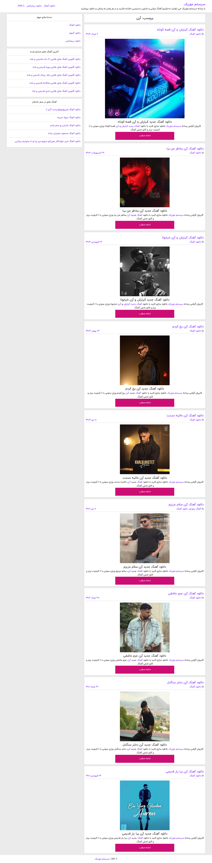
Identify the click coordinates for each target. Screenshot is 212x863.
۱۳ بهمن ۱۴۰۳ (93, 331)
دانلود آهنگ (49, 5)
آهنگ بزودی (195, 508)
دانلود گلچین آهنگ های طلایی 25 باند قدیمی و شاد (55, 59)
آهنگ (139, 215)
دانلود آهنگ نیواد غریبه (68, 117)
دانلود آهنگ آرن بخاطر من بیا (185, 149)
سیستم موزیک (194, 4)
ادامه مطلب (145, 135)
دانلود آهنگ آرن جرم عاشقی (186, 593)
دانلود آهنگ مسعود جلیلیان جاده (64, 133)
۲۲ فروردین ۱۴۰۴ (94, 242)
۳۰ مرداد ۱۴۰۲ (92, 597)
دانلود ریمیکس (34, 5)
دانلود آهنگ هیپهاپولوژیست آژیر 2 (63, 109)
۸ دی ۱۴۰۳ (91, 419)
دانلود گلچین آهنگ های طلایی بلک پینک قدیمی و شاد (53, 75)
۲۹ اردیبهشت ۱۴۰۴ (95, 152)
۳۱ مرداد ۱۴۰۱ (92, 686)
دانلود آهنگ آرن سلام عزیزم (186, 504)
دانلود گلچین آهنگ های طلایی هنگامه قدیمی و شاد (54, 83)
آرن (117, 126)
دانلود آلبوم (74, 33)
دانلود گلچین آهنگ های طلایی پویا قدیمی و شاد (56, 67)
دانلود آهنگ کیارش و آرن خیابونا (183, 238)
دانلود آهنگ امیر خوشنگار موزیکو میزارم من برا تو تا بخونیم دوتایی (47, 141)
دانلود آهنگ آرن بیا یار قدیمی (185, 772)
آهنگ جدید (134, 126)
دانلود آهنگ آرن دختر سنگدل (185, 682)
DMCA (21, 5)
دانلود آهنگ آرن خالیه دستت (185, 416)
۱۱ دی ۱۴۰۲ (91, 508)
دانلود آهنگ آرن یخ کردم (188, 327)
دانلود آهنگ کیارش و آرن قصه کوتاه (180, 30)
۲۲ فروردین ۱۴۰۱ (93, 775)
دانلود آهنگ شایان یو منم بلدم (65, 125)
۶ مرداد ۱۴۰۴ (92, 34)
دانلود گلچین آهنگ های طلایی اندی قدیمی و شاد (56, 91)
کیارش (124, 126)
